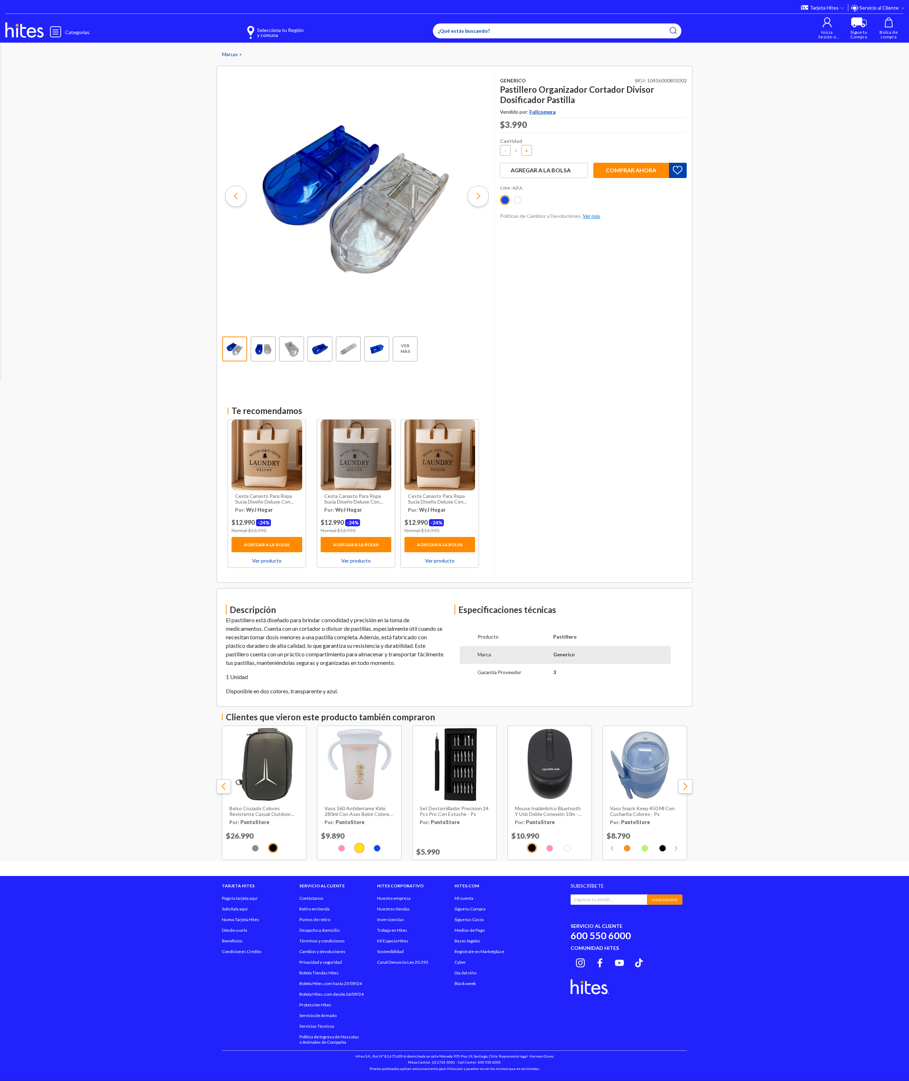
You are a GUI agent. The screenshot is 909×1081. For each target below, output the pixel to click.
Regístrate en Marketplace (479, 951)
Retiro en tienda (314, 908)
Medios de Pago (469, 930)
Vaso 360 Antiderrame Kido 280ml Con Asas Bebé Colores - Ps (358, 812)
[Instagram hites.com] (580, 962)
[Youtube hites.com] (619, 962)
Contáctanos (311, 898)
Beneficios (232, 940)
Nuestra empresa (393, 898)
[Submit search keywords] (673, 30)
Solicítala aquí (234, 908)
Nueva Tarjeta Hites (240, 919)
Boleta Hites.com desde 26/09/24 (331, 994)
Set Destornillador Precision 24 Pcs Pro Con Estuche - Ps (454, 811)
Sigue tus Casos (469, 919)
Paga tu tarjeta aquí (239, 898)
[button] (827, 28)
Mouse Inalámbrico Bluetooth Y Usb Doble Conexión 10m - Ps (548, 812)
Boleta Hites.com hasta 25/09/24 (330, 983)
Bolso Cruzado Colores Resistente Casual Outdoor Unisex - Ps (260, 812)
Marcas (230, 54)
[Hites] (24, 30)
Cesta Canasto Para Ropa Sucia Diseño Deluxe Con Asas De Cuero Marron (436, 499)
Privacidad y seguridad (320, 962)
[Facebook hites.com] (599, 962)
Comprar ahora (631, 170)
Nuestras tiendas (393, 908)
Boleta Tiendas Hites (319, 972)
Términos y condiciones (322, 940)
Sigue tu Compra (469, 908)
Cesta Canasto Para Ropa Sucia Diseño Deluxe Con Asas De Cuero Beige (263, 499)
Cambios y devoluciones (322, 951)
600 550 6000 (601, 935)
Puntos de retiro (314, 919)
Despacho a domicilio (319, 930)
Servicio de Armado (318, 1015)
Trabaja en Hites (392, 930)
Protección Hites (315, 1004)
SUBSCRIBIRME (665, 900)
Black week (465, 983)
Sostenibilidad (390, 951)
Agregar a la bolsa (267, 544)
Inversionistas (390, 919)
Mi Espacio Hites (392, 940)
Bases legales (467, 940)
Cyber (460, 962)
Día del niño (465, 972)
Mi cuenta (463, 898)
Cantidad (511, 141)
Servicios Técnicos (316, 1026)
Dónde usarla (234, 930)
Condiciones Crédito (241, 951)
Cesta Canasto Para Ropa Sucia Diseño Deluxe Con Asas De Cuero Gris (352, 499)
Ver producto (267, 561)
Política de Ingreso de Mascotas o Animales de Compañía (329, 1039)
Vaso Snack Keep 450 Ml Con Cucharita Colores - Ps (642, 811)
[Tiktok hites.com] (639, 962)
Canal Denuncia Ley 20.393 (402, 962)
